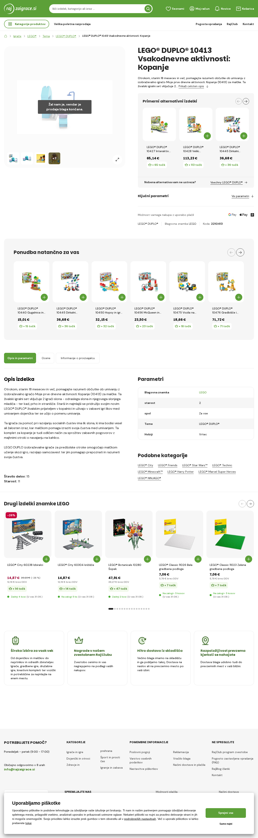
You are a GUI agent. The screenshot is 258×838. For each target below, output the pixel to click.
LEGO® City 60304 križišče (76, 565)
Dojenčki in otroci (78, 758)
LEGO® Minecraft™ (150, 471)
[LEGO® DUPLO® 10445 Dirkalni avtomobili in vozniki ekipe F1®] (232, 124)
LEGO (192, 224)
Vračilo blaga (181, 758)
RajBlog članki (221, 769)
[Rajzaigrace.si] (5, 36)
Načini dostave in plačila (189, 765)
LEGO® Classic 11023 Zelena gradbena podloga (228, 567)
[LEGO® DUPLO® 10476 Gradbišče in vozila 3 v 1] (226, 281)
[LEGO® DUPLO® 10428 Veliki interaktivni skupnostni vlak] (195, 124)
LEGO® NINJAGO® (149, 478)
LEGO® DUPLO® (148, 224)
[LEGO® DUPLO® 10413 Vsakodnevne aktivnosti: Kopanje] (13, 158)
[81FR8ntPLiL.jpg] (78, 534)
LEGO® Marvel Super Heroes (217, 471)
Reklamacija (181, 752)
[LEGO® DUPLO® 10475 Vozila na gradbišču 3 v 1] (187, 281)
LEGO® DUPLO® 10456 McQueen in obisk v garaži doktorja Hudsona (146, 311)
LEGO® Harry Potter (180, 471)
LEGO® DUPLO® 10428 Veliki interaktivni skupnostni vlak (193, 149)
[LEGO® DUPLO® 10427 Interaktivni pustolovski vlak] (159, 124)
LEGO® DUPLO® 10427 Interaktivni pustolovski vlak (159, 149)
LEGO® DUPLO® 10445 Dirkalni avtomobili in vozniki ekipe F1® (230, 149)
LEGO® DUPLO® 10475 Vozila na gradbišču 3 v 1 (184, 311)
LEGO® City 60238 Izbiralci (25, 565)
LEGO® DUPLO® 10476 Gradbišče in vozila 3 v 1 (225, 311)
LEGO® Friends (167, 465)
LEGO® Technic (222, 465)
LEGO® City (145, 465)
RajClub (232, 24)
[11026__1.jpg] (179, 534)
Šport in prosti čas (110, 759)
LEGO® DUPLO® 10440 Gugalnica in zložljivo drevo (31, 311)
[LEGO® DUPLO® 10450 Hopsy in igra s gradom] (109, 281)
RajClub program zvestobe (230, 752)
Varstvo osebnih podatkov (141, 760)
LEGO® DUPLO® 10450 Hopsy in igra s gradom (109, 311)
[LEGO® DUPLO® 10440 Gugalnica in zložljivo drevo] (31, 281)
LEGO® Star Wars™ (194, 465)
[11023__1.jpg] (230, 534)
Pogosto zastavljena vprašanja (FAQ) (232, 760)
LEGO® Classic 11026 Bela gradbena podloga (175, 567)
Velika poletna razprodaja (72, 24)
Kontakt (248, 24)
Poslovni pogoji (140, 752)
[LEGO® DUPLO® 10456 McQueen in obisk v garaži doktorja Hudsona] (148, 281)
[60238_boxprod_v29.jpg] (27, 534)
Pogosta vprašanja (209, 24)
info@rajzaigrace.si (19, 769)
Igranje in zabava (111, 767)
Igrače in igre (75, 752)
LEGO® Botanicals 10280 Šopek (124, 567)
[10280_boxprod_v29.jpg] (129, 534)
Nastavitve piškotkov (144, 769)
